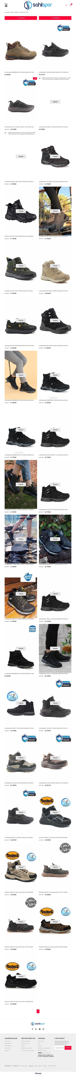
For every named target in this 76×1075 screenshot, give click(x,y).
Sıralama (22, 18)
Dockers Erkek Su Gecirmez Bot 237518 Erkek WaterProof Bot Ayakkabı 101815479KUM (20, 892)
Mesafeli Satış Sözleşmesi (44, 1048)
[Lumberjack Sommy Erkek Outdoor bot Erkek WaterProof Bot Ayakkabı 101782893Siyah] (55, 47)
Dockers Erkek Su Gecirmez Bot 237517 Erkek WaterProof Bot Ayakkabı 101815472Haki (54, 892)
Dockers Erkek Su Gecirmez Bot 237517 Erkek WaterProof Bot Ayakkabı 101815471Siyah (20, 947)
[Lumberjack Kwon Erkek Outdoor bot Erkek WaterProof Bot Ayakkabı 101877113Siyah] (21, 101)
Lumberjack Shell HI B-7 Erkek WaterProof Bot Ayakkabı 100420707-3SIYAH (54, 564)
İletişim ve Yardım (42, 1050)
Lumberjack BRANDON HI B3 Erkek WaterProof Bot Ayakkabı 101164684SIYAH (20, 400)
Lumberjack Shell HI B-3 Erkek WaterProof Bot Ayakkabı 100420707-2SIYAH (54, 509)
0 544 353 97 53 (46, 1052)
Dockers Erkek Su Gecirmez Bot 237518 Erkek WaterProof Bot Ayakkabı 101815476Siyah (54, 837)
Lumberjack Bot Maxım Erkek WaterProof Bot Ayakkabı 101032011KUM (54, 291)
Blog (39, 1043)
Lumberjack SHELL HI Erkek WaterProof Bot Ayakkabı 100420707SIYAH (54, 127)
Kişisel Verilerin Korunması (27, 1050)
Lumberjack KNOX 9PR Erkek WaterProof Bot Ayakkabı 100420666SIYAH (20, 181)
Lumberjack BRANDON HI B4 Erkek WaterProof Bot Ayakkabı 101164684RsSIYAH (54, 400)
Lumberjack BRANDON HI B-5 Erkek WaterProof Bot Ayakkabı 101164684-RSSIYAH (20, 455)
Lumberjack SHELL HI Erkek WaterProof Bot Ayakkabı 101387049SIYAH (54, 619)
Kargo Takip (7, 1048)
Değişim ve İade (25, 1043)
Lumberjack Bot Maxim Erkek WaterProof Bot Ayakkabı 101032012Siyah (54, 345)
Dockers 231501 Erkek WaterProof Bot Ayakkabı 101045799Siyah (20, 236)
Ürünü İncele (29, 49)
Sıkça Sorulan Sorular (26, 1048)
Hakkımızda (41, 1041)
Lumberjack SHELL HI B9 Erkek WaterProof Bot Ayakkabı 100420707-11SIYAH (20, 728)
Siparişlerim (7, 1041)
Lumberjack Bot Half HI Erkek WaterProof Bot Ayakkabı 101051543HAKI (20, 291)
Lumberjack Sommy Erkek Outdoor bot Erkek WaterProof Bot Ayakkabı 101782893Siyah (54, 72)
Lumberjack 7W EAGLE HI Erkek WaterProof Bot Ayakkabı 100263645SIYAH (54, 181)
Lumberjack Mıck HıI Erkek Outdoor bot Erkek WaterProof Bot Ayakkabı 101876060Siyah (20, 837)
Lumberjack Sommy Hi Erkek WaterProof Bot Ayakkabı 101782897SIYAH (54, 728)
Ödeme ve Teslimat (25, 1041)
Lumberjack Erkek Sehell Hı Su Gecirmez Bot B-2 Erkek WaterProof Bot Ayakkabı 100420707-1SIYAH (54, 455)
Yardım (23, 1046)
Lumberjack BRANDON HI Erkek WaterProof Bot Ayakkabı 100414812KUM (20, 72)
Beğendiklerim (8, 1043)
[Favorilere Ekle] (21, 49)
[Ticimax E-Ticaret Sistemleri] (38, 1074)
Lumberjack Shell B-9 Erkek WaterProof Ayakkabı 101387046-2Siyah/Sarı (20, 619)
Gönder (68, 1047)
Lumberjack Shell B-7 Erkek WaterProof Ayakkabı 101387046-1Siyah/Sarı (20, 509)
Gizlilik (39, 1046)
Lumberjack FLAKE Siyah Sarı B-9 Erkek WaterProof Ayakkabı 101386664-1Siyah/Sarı (20, 564)
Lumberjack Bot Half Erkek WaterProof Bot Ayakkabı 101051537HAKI (20, 345)
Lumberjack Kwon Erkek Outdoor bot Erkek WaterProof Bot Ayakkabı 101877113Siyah (20, 127)
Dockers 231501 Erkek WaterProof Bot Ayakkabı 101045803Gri (54, 236)
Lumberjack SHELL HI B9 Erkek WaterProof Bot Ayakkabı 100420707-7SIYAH (54, 673)
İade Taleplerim (8, 1046)
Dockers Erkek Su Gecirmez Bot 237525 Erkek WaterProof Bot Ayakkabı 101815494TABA (54, 947)
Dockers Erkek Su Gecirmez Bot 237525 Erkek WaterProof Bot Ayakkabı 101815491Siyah (20, 1001)
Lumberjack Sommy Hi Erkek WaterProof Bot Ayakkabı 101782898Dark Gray (20, 783)
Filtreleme (56, 18)
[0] (70, 5)
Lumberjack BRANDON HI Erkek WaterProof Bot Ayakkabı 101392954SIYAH (20, 673)
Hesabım (7, 1050)
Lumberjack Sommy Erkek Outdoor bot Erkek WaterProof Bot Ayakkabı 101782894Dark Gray (54, 783)
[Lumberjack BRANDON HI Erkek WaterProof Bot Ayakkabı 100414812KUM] (21, 47)
